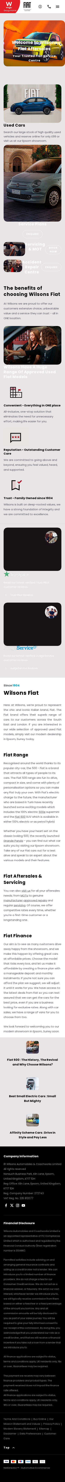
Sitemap (44, 1428)
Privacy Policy (51, 1424)
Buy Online (39, 1419)
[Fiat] (27, 6)
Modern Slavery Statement (20, 1428)
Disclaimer (10, 1433)
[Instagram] (17, 1205)
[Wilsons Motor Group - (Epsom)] (10, 6)
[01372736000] (49, 6)
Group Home (10, 10)
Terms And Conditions (17, 1419)
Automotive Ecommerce (35, 1468)
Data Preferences (30, 1433)
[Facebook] (6, 1205)
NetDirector (11, 1468)
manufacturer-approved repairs (25, 900)
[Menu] (57, 6)
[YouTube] (23, 1205)
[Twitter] (11, 1205)
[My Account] (40, 6)
